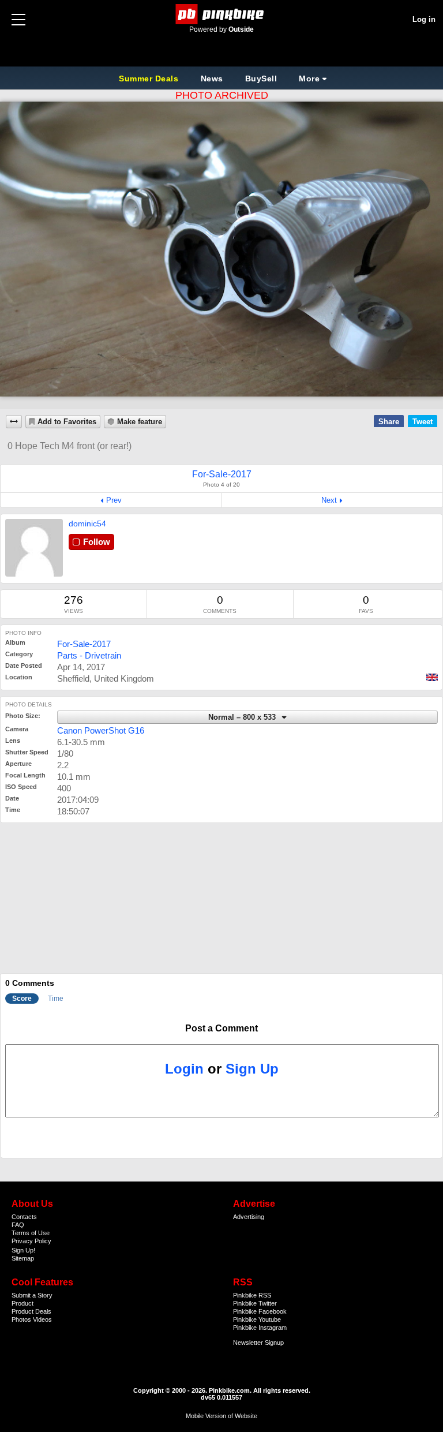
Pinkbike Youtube (257, 1319)
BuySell (261, 78)
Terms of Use (31, 1232)
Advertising (248, 1216)
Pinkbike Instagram (260, 1327)
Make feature (139, 422)
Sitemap (23, 1258)
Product (22, 1303)
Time (55, 998)
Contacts (24, 1216)
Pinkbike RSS (252, 1295)
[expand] (14, 421)
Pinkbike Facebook (260, 1311)
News (212, 78)
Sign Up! (23, 1250)
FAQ (18, 1224)
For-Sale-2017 (84, 644)
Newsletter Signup (258, 1342)
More (309, 78)
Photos (21, 1319)
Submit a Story (32, 1295)
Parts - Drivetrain (89, 655)
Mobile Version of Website (221, 1415)
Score (22, 998)
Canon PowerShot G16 (100, 730)
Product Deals (31, 1311)
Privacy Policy (31, 1240)
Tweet (422, 421)
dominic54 (87, 523)
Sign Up (252, 1068)
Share (388, 421)
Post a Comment (221, 1028)
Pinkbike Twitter (255, 1303)
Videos (42, 1319)
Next (329, 500)
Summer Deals (150, 78)
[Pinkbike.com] (222, 14)
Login (184, 1068)
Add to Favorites (66, 422)
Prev (114, 500)
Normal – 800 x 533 (243, 717)
